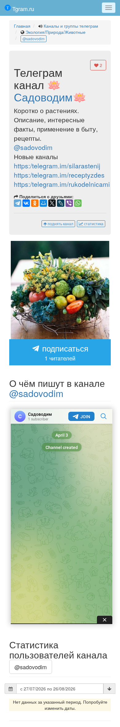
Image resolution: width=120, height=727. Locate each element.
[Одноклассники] (34, 203)
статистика (93, 223)
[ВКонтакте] (26, 203)
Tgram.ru (22, 9)
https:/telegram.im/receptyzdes (59, 174)
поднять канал (60, 223)
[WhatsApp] (78, 203)
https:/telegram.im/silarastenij (57, 165)
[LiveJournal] (60, 203)
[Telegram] (17, 203)
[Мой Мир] (43, 203)
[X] (52, 203)
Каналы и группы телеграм (71, 26)
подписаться (64, 352)
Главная (22, 26)
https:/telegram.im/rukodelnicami (62, 184)
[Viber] (69, 203)
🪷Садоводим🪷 (50, 90)
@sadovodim (33, 38)
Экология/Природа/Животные (56, 32)
